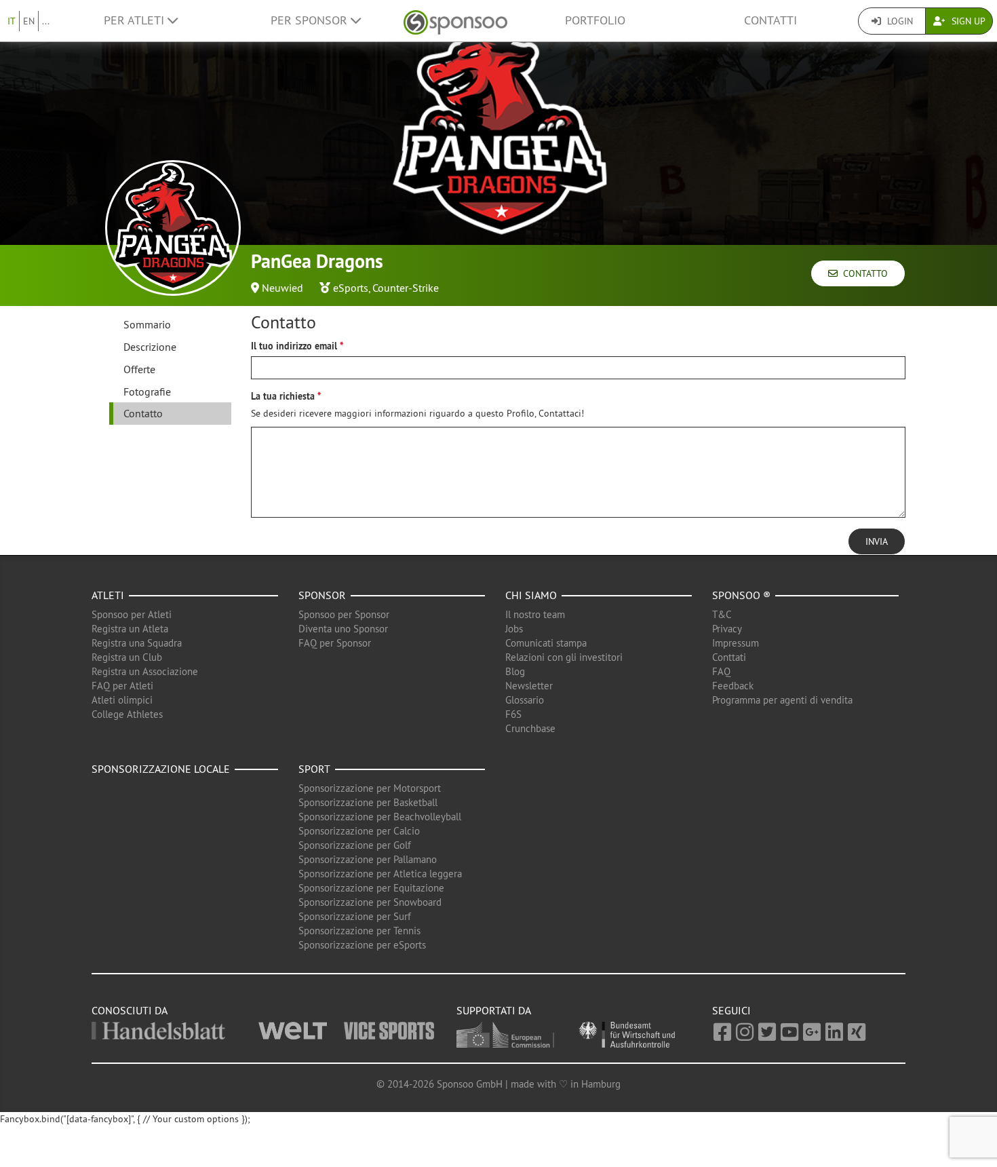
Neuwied (282, 287)
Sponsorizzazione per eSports (362, 944)
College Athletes (127, 714)
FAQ (721, 671)
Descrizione (149, 346)
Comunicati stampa (546, 642)
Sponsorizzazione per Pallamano (367, 859)
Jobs (514, 628)
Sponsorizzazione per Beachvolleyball (379, 816)
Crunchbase (530, 728)
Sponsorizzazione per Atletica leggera (380, 873)
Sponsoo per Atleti (132, 614)
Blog (515, 671)
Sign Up (967, 21)
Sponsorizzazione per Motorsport (369, 788)
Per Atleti (136, 20)
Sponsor (322, 595)
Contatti (770, 20)
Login (898, 21)
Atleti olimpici (122, 699)
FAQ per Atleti (122, 685)
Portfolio (595, 20)
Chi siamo (531, 595)
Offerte (139, 369)
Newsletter (529, 685)
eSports (350, 287)
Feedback (733, 685)
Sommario (147, 324)
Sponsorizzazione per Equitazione (371, 887)
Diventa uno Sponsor (343, 628)
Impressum (735, 642)
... (46, 21)
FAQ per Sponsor (334, 642)
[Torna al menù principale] (455, 21)
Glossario (524, 699)
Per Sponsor (311, 20)
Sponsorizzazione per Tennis (359, 930)
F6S (513, 714)
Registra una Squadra (137, 642)
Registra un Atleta (130, 628)
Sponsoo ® (741, 595)
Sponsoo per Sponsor (343, 614)
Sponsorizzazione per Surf (354, 916)
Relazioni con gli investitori (564, 657)
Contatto (863, 273)
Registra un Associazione (145, 671)
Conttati (729, 657)
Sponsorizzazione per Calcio (359, 830)
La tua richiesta (283, 396)
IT (11, 21)
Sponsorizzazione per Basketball (367, 802)
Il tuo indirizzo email (294, 346)
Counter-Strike (405, 287)
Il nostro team (535, 614)
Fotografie (147, 391)
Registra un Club (127, 657)
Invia (876, 541)
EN (29, 21)
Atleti (108, 595)
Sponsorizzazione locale (161, 769)
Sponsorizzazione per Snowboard (370, 902)
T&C (722, 614)
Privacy (727, 628)
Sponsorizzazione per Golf (354, 845)
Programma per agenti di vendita (782, 699)
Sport (314, 769)
